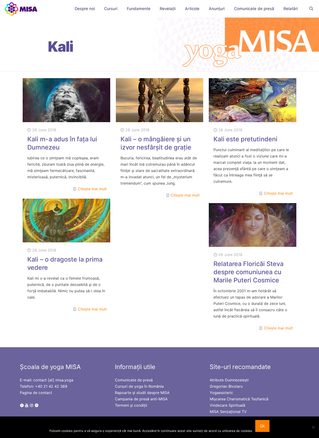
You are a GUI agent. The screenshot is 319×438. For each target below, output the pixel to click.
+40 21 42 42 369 (51, 386)
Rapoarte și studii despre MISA (142, 392)
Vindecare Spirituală (227, 405)
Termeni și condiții (131, 405)
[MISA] (21, 8)
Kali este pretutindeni (245, 139)
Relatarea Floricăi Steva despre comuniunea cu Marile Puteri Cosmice (248, 272)
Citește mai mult (92, 188)
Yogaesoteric (221, 392)
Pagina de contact (36, 392)
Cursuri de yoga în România (139, 386)
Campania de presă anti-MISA (141, 399)
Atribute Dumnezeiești (229, 380)
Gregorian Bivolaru (226, 386)
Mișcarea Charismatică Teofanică (239, 399)
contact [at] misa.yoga (53, 380)
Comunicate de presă (134, 380)
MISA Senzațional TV (228, 411)
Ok (262, 425)
